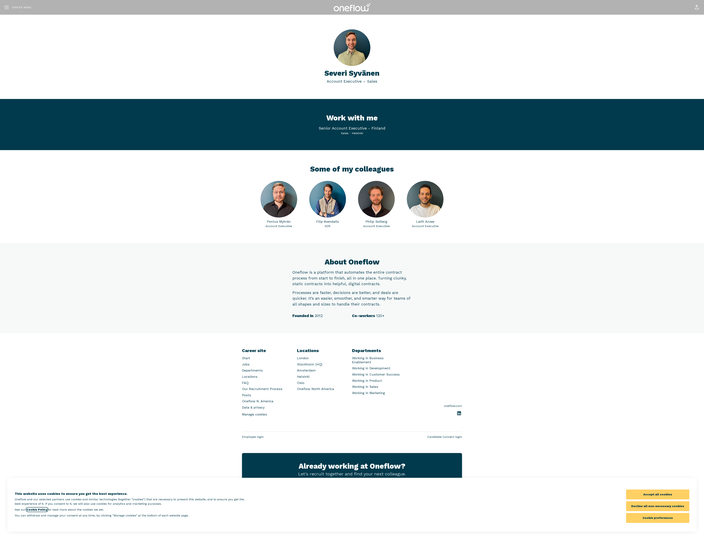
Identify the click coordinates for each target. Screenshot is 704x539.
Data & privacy (253, 407)
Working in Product (367, 380)
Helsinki (303, 376)
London (303, 358)
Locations (249, 376)
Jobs (246, 364)
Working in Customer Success (376, 374)
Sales (372, 81)
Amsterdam (306, 370)
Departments (252, 370)
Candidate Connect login (444, 437)
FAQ (245, 383)
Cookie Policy (37, 509)
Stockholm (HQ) (309, 364)
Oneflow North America (315, 389)
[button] (697, 7)
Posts (246, 395)
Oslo (300, 383)
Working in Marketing (368, 393)
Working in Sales (365, 387)
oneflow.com (453, 406)
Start (246, 358)
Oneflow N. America (257, 401)
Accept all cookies (657, 494)
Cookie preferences (658, 518)
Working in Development (371, 368)
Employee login (253, 437)
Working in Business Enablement (368, 360)
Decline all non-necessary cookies (657, 506)
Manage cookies (254, 414)
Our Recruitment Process (262, 389)
